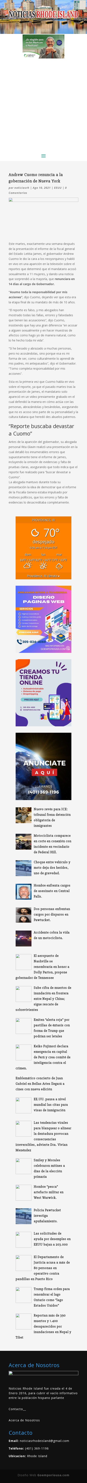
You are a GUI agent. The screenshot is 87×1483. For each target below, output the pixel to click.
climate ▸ (43, 576)
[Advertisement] (43, 104)
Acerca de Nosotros (24, 1420)
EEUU (58, 188)
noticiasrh (21, 188)
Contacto (16, 1409)
